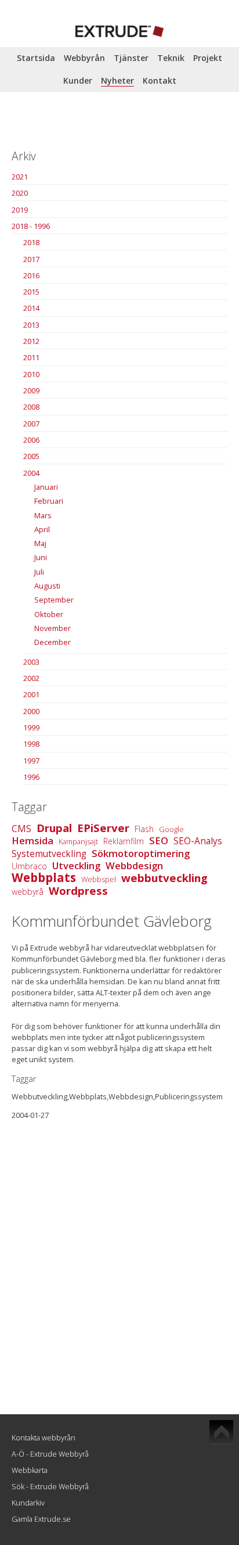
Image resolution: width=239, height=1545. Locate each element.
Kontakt (159, 80)
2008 (31, 407)
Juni (40, 557)
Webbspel (98, 879)
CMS (21, 829)
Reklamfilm (123, 841)
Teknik (170, 57)
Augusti (47, 585)
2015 (31, 291)
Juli (39, 572)
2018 (31, 242)
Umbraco (29, 866)
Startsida (36, 57)
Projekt (207, 57)
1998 (31, 744)
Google (171, 829)
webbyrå (28, 891)
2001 (31, 694)
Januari (46, 487)
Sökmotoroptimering (141, 853)
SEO (158, 840)
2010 (31, 374)
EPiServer (103, 827)
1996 (31, 777)
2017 (31, 259)
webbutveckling (164, 877)
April (42, 529)
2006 (31, 440)
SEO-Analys (197, 841)
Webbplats (44, 877)
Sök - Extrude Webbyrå (50, 1486)
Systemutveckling (49, 854)
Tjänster (131, 57)
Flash (144, 828)
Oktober (48, 614)
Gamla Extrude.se (41, 1519)
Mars (43, 515)
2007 (31, 423)
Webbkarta (30, 1470)
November (52, 628)
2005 (31, 456)
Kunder (77, 80)
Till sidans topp (221, 1432)
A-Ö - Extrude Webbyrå (50, 1454)
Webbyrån (84, 57)
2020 (20, 193)
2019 (20, 210)
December (52, 642)
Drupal (54, 827)
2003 (31, 662)
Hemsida (32, 840)
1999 (31, 727)
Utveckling (76, 865)
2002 (31, 678)
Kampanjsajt (78, 841)
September (54, 599)
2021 (20, 176)
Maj (40, 543)
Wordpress (78, 890)
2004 (31, 473)
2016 (31, 275)
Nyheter (117, 80)
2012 (31, 341)
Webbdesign (134, 865)
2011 (31, 357)
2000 (31, 711)
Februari (48, 501)
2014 (31, 308)
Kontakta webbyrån (43, 1437)
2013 (31, 325)
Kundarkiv (28, 1502)
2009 (31, 390)
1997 (31, 760)
